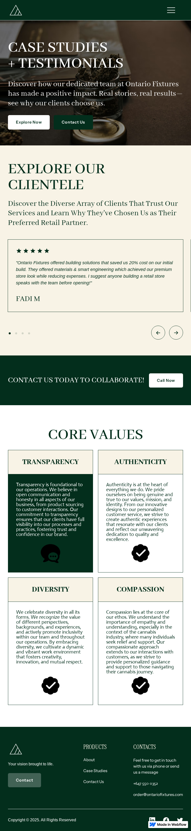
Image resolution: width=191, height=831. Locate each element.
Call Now (166, 380)
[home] (16, 10)
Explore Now (29, 122)
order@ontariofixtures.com (158, 794)
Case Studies (95, 770)
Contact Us (73, 122)
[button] (171, 10)
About (89, 759)
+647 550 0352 (145, 783)
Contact (24, 780)
